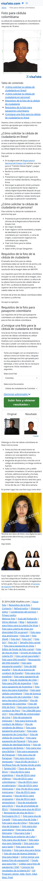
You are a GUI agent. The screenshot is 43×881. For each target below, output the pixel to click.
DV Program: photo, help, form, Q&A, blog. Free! (20, 874)
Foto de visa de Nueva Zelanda (20, 853)
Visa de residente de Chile (23, 679)
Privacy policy (9, 615)
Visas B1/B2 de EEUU (26, 761)
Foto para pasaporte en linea (19, 645)
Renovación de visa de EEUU (19, 812)
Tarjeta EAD (10, 768)
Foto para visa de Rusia (14, 839)
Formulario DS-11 (11, 816)
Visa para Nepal (10, 856)
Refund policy (21, 608)
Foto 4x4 (15, 639)
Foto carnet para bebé (27, 656)
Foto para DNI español (14, 659)
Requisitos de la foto (19, 605)
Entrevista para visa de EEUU (25, 809)
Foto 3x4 (24, 635)
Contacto (7, 608)
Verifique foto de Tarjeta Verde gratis (21, 765)
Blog (21, 622)
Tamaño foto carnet (30, 642)
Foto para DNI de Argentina (16, 683)
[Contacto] (27, 3)
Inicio (4, 7)
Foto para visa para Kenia (27, 850)
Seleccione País (10, 373)
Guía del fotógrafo (27, 618)
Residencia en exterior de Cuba (18, 836)
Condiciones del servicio (23, 611)
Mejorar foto (8, 618)
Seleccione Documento (14, 384)
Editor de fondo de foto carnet (18, 649)
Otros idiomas (9, 622)
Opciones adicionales (16, 394)
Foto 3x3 (12, 642)
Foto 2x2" (27, 639)
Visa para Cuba (22, 833)
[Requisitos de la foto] (23, 3)
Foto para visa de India (24, 819)
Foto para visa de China (14, 822)
